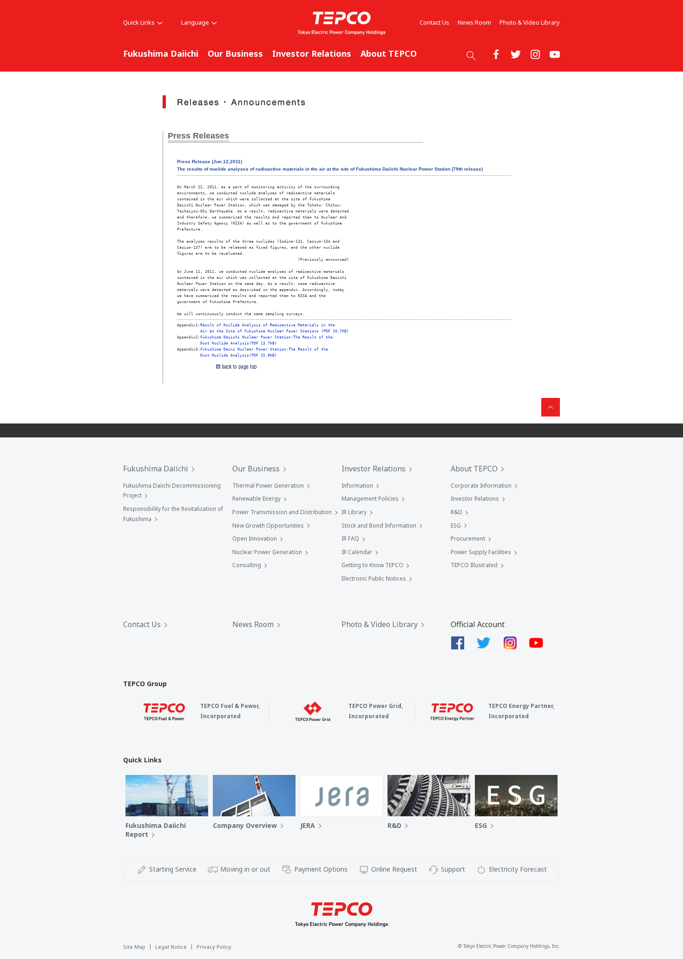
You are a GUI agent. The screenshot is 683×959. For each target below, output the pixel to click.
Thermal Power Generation (268, 485)
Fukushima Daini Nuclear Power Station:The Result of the (264, 349)
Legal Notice (171, 946)
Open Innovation (254, 538)
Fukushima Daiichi (160, 53)
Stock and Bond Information (379, 525)
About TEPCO (389, 53)
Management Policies (370, 499)
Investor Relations (311, 53)
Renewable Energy (256, 499)
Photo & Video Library (529, 22)
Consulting (246, 565)
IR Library (354, 512)
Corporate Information (481, 485)
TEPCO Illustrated (474, 565)
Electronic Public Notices (374, 578)
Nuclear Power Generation (267, 552)
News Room (474, 22)
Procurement (468, 538)
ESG (456, 525)
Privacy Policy (214, 946)
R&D (456, 512)
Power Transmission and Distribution (282, 512)
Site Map (134, 946)
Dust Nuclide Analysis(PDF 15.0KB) (238, 355)
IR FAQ (350, 538)
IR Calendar (357, 552)
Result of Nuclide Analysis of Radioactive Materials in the (267, 325)
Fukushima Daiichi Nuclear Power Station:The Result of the (266, 337)
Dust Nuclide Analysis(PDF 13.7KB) (238, 343)
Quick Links (139, 22)
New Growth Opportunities (268, 525)
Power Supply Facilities (481, 552)
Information (357, 485)
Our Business (235, 53)
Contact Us (434, 22)
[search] (471, 55)
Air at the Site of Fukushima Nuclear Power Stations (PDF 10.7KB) (274, 331)
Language (195, 22)
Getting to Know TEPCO (372, 565)
